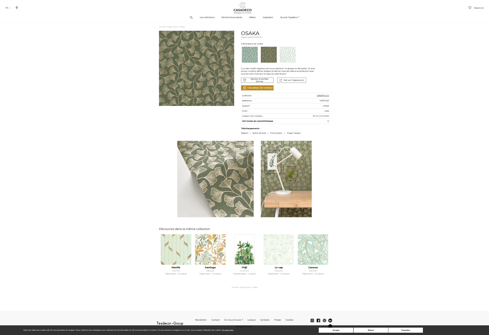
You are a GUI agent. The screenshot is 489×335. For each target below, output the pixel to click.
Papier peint (172, 27)
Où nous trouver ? (233, 320)
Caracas (313, 267)
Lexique (252, 320)
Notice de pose (259, 133)
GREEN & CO (323, 95)
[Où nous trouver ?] (16, 8)
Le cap (279, 267)
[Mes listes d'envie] (469, 8)
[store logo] (244, 8)
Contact (216, 320)
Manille (176, 267)
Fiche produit (276, 133)
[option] (250, 55)
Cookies (289, 320)
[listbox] (277, 55)
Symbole (264, 320)
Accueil (162, 27)
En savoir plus (227, 330)
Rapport (244, 133)
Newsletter (201, 320)
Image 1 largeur (294, 133)
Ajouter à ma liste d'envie (259, 80)
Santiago (210, 267)
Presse (277, 320)
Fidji (244, 267)
